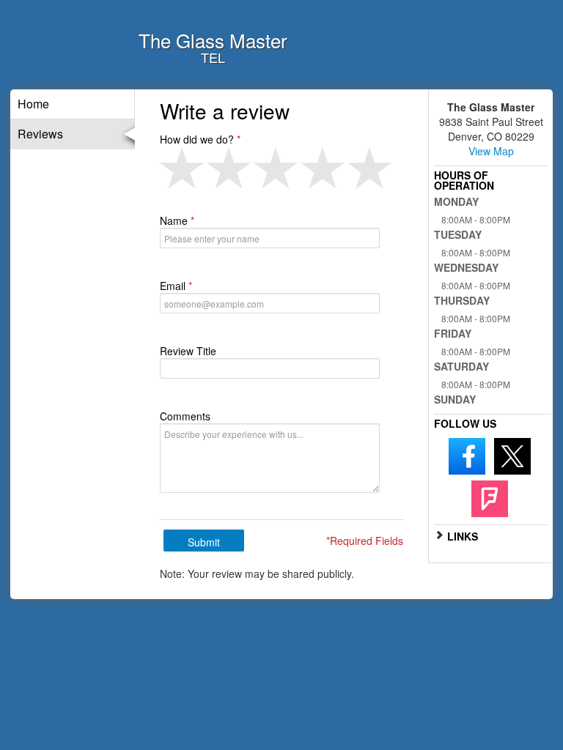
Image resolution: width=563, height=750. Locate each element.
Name (174, 220)
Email (172, 285)
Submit (204, 542)
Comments (185, 416)
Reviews (40, 133)
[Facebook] (467, 455)
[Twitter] (512, 455)
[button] (183, 168)
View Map (491, 151)
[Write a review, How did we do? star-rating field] (281, 168)
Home (33, 103)
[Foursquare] (489, 497)
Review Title (188, 351)
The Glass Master (213, 39)
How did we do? (197, 139)
